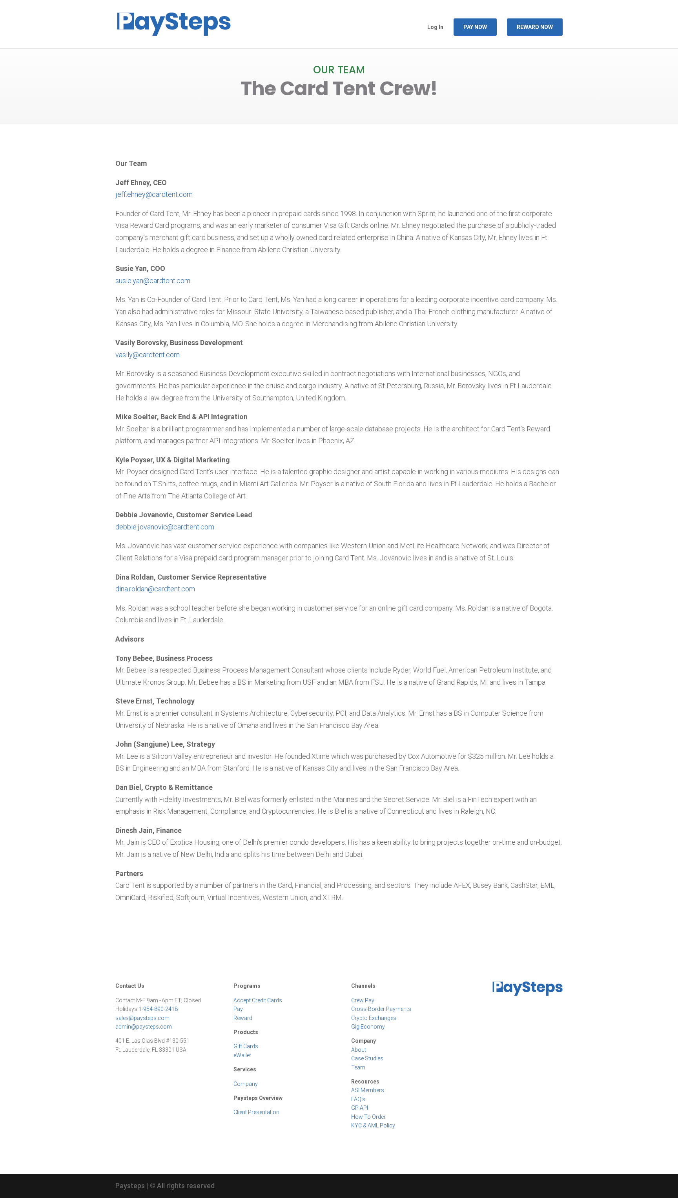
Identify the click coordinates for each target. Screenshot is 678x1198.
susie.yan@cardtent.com (152, 280)
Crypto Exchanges (373, 1018)
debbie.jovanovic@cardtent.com (164, 527)
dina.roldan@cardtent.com (155, 589)
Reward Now (535, 27)
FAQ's (358, 1099)
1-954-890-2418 (158, 1009)
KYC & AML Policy (373, 1125)
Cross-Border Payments (381, 1009)
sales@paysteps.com (142, 1018)
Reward (242, 1018)
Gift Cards (245, 1046)
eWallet (242, 1055)
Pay (238, 1009)
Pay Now (475, 27)
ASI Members (367, 1090)
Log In (435, 27)
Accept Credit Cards (257, 1000)
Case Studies (367, 1058)
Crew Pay (362, 1000)
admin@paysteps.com (143, 1026)
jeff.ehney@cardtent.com (154, 194)
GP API (359, 1108)
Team (358, 1067)
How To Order (368, 1117)
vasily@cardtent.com (147, 355)
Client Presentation (256, 1112)
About (358, 1050)
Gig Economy (368, 1026)
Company (245, 1084)
